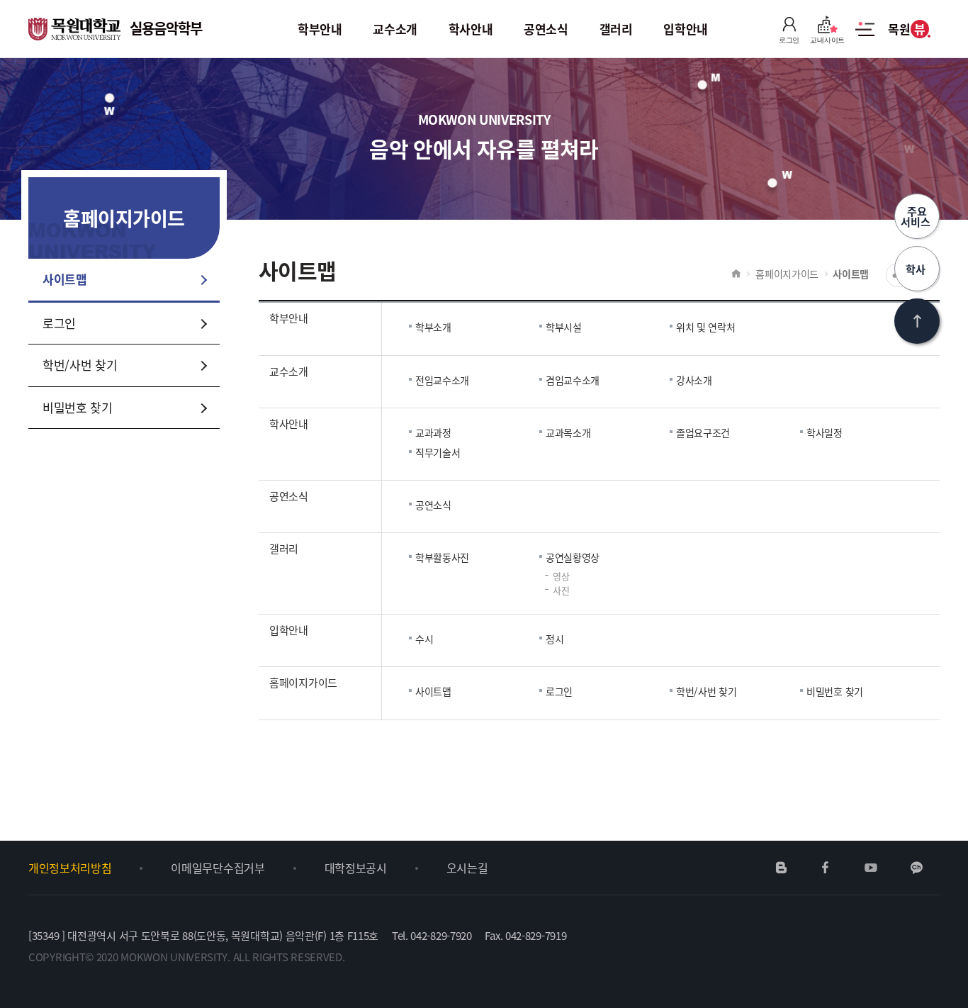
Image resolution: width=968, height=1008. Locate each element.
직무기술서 (438, 452)
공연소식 (433, 505)
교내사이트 (827, 40)
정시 (554, 639)
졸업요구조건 (703, 432)
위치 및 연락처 (706, 327)
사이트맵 (864, 37)
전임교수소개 (442, 380)
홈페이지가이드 (786, 274)
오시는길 (467, 867)
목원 (906, 29)
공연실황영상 (573, 557)
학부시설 (564, 327)
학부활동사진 (442, 557)
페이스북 (825, 867)
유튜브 (870, 867)
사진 (561, 590)
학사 (917, 269)
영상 (561, 576)
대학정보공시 (356, 867)
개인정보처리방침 (69, 867)
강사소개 (694, 380)
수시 (424, 639)
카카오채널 (916, 867)
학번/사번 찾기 (706, 691)
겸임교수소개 (573, 380)
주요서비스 (917, 216)
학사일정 (824, 432)
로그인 (789, 40)
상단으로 (917, 321)
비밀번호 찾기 (834, 691)
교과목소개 (568, 432)
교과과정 (433, 432)
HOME (736, 273)
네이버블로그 (781, 867)
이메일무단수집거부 (217, 867)
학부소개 (433, 327)
